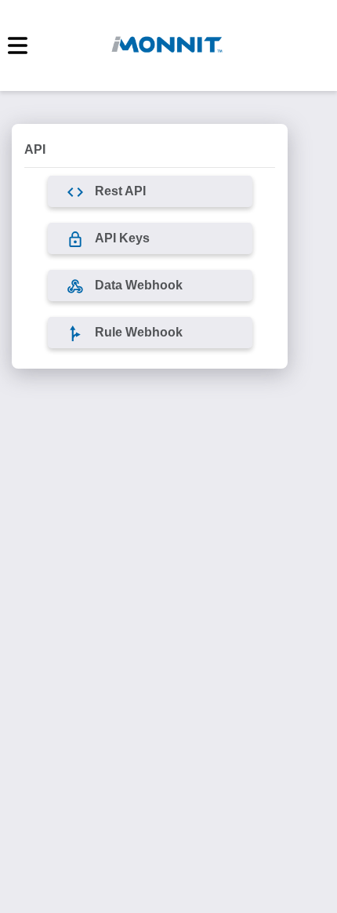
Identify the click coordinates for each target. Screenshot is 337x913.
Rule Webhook (139, 332)
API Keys (122, 238)
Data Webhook (139, 285)
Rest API (120, 191)
